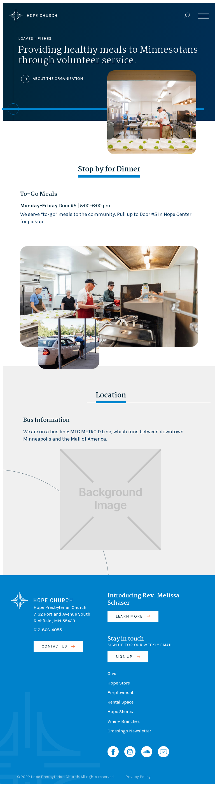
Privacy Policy (138, 776)
